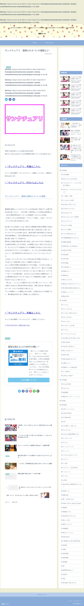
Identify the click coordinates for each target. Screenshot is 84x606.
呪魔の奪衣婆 (67, 242)
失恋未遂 (65, 254)
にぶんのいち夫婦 (68, 200)
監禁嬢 (65, 562)
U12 (64, 421)
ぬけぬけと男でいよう (69, 204)
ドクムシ (65, 459)
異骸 (64, 549)
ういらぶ (65, 304)
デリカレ (65, 329)
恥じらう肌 (66, 520)
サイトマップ (78, 601)
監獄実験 (65, 557)
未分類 (8, 338)
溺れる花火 (66, 536)
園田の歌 (65, 495)
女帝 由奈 (66, 258)
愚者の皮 (65, 275)
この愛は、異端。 (68, 196)
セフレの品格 (67, 229)
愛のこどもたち (67, 279)
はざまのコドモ (67, 212)
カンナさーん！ (67, 221)
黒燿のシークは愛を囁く (70, 367)
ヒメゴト (65, 476)
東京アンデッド (67, 524)
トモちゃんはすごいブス (70, 455)
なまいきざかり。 (68, 317)
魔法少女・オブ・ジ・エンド (71, 396)
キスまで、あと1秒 (68, 325)
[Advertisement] (28, 59)
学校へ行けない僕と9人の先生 (72, 503)
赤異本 (65, 574)
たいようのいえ (67, 309)
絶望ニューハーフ (68, 292)
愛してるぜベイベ (68, 350)
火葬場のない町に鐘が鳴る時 (71, 541)
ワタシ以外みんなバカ (69, 233)
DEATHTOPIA (67, 413)
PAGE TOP (43, 594)
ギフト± (65, 442)
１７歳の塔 (66, 371)
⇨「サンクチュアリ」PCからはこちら (24, 182)
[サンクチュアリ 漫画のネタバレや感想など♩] (13, 99)
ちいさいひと (67, 430)
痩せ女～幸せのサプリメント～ (72, 284)
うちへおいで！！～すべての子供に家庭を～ (72, 184)
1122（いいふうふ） (69, 409)
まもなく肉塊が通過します (71, 434)
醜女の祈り (66, 296)
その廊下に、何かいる (69, 426)
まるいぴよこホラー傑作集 (71, 217)
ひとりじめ (66, 321)
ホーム (70, 601)
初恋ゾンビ (66, 491)
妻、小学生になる (68, 499)
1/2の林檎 (66, 174)
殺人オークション (68, 532)
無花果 (65, 545)
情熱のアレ (66, 271)
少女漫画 (64, 300)
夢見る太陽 (66, 342)
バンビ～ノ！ (67, 471)
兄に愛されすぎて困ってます (71, 338)
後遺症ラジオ (67, 511)
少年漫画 (64, 380)
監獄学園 (65, 553)
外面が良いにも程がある (70, 246)
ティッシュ (66, 451)
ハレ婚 (65, 463)
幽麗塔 (65, 507)
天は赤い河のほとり (69, 346)
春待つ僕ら (66, 354)
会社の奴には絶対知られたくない (72, 485)
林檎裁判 (65, 528)
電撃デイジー (67, 363)
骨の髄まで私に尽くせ (69, 582)
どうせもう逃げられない (70, 313)
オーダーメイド (67, 438)
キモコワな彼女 (67, 225)
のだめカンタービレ (69, 208)
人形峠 (65, 480)
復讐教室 (65, 392)
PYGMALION (67, 417)
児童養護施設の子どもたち (71, 238)
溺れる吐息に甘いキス (69, 359)
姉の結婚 (65, 263)
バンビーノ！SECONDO (70, 467)
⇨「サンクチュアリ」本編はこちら (23, 166)
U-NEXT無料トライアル (29, 380)
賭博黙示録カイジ (68, 570)
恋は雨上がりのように (69, 516)
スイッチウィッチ (68, 446)
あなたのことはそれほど (70, 178)
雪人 (64, 578)
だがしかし (66, 388)
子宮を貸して (67, 267)
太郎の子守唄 (67, 250)
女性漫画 (64, 170)
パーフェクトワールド (69, 334)
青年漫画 (64, 405)
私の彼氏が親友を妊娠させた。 (72, 288)
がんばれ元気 (67, 384)
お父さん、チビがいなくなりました (72, 191)
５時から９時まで (68, 375)
